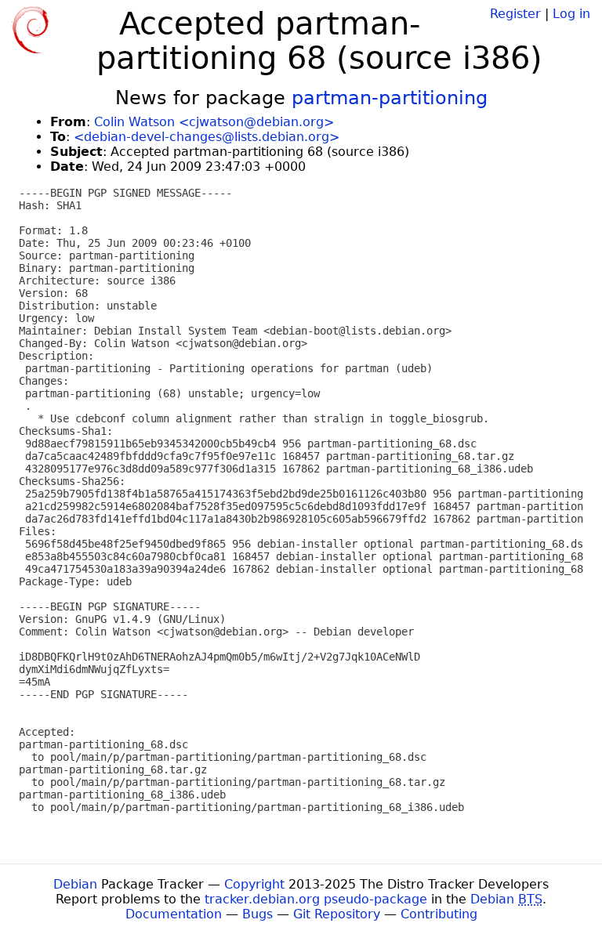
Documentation (173, 914)
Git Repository (336, 914)
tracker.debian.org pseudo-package (316, 899)
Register (515, 13)
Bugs (257, 914)
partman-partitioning (390, 98)
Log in (571, 13)
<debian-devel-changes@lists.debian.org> (206, 136)
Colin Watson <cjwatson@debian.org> (214, 121)
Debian (75, 884)
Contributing (439, 914)
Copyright (254, 884)
